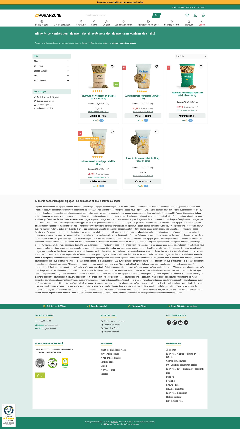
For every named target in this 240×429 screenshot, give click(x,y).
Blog (168, 373)
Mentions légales (107, 362)
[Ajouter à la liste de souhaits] (112, 66)
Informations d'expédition (176, 393)
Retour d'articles (173, 385)
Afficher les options (98, 116)
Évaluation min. (40, 80)
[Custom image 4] (40, 375)
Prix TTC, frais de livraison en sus (98, 112)
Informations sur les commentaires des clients (185, 369)
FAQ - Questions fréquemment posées (181, 365)
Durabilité (170, 377)
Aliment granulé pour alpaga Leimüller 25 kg (142, 97)
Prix (35, 75)
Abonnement (171, 350)
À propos (104, 374)
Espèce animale (40, 71)
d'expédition (114, 422)
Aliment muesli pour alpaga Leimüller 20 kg (98, 162)
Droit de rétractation (174, 401)
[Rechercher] (157, 15)
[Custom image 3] (65, 363)
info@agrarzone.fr (49, 328)
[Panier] (202, 15)
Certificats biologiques (110, 354)
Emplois (104, 366)
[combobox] (119, 15)
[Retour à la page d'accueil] (48, 15)
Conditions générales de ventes (113, 350)
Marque (37, 61)
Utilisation (38, 66)
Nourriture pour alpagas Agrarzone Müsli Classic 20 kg (187, 94)
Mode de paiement (173, 397)
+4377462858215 (184, 7)
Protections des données (111, 358)
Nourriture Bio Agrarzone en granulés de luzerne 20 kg (99, 97)
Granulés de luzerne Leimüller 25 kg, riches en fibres (143, 159)
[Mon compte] (195, 15)
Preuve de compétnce (175, 389)
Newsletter (170, 381)
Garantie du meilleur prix (176, 361)
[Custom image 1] (53, 363)
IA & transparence (108, 370)
